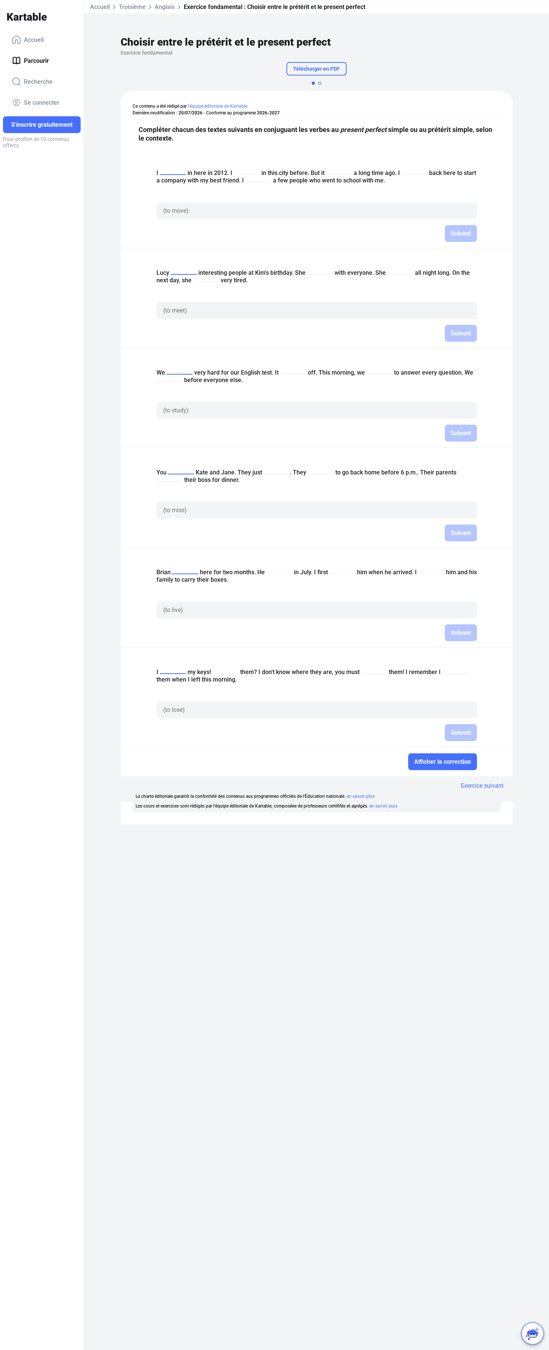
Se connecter (41, 102)
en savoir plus (361, 796)
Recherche (38, 81)
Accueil (34, 39)
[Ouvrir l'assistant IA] (532, 1333)
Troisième (132, 6)
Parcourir (36, 60)
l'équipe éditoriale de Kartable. (218, 106)
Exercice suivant (482, 785)
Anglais (165, 6)
